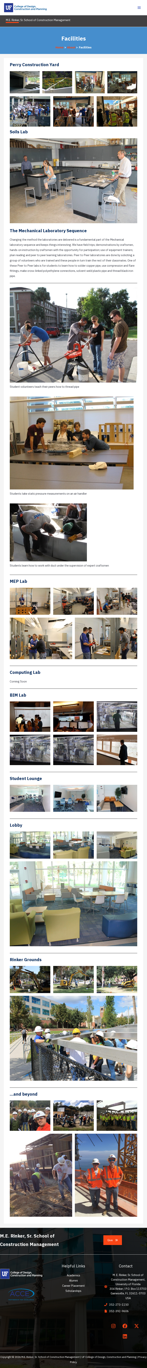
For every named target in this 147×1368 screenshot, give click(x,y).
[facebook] (125, 1326)
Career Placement (73, 1285)
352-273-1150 (119, 1304)
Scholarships (73, 1291)
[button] (112, 1240)
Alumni (73, 1280)
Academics (73, 1275)
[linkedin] (125, 1336)
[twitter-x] (137, 1326)
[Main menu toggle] (139, 8)
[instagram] (114, 1326)
